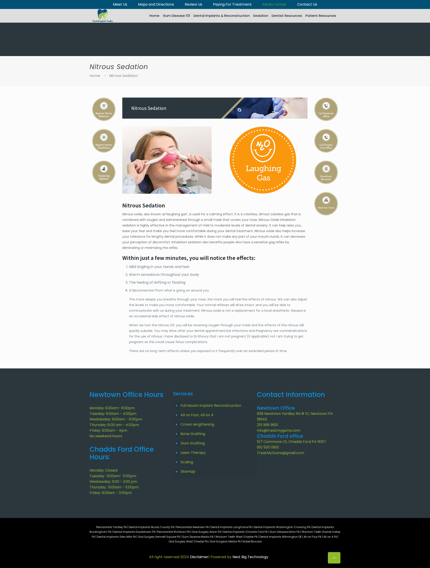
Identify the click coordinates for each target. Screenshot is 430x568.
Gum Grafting (193, 443)
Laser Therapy (193, 452)
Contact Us (307, 4)
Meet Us (120, 4)
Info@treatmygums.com (278, 430)
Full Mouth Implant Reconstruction (211, 405)
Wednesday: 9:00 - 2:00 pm (113, 481)
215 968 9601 (267, 424)
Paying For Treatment (232, 4)
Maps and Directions (156, 4)
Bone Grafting (193, 433)
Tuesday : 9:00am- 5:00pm (113, 476)
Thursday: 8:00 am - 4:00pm (114, 424)
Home (95, 75)
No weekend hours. (106, 436)
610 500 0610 (268, 447)
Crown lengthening (197, 424)
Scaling (187, 462)
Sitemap (188, 471)
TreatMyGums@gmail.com (280, 452)
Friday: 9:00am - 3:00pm (111, 492)
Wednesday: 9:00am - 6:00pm (116, 419)
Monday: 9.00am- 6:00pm (112, 408)
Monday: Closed (103, 470)
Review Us (193, 4)
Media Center (274, 4)
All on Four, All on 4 (197, 415)
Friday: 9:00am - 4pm (108, 430)
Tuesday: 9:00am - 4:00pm (113, 413)
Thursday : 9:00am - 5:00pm (114, 487)
